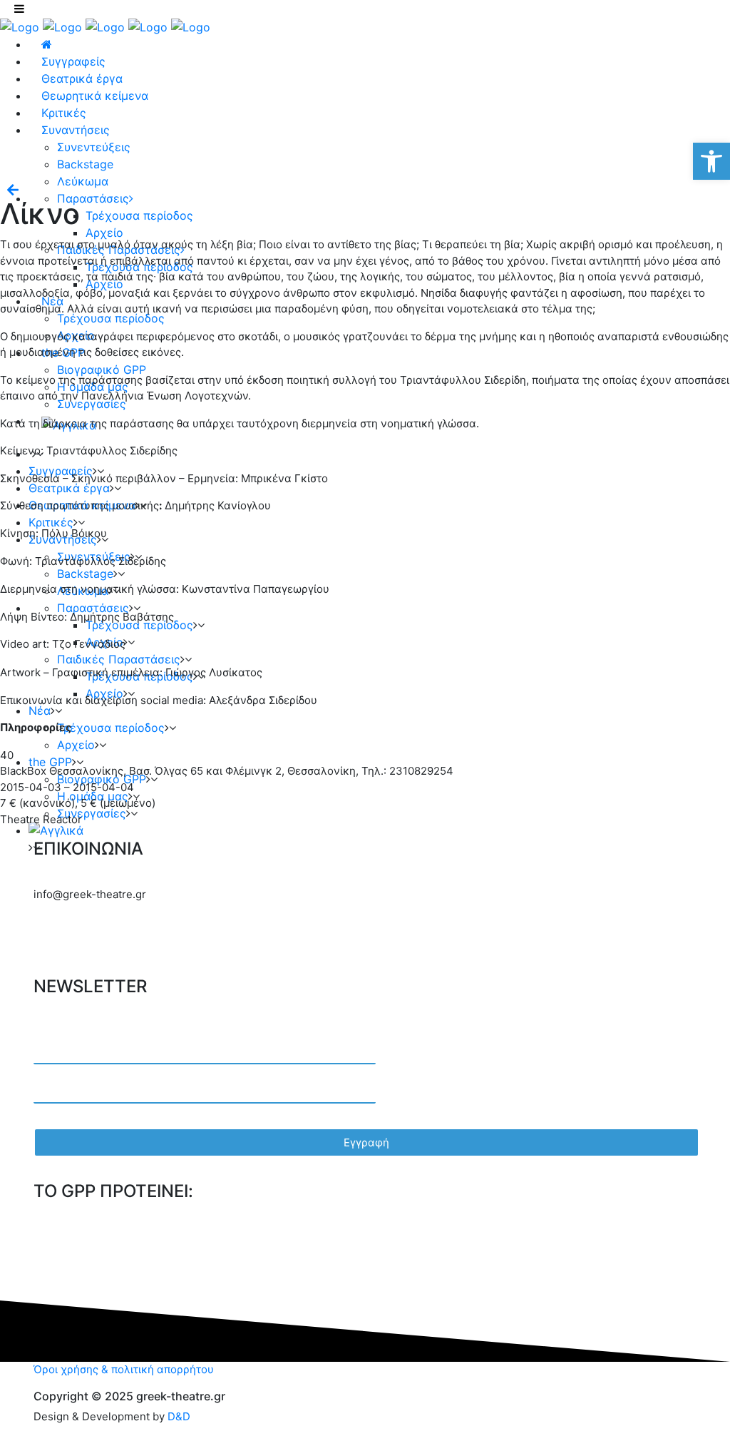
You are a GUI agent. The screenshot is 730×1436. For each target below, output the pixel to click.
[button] (711, 161)
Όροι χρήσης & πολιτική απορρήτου (124, 1369)
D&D (179, 1416)
